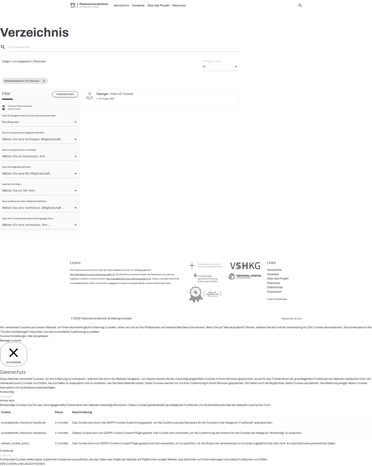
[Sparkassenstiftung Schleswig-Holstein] (205, 282)
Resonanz (179, 5)
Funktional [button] (6, 450)
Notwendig (6, 396)
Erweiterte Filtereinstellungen (20, 106)
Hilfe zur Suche (14, 109)
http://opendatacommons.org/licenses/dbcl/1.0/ (128, 279)
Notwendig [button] (7, 391)
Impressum (274, 291)
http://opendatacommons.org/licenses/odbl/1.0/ (92, 274)
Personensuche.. (19, 47)
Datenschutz (275, 287)
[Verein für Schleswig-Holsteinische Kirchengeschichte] (245, 270)
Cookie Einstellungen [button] (13, 336)
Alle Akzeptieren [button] (38, 336)
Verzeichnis (121, 5)
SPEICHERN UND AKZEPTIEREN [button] (22, 463)
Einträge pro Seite (212, 61)
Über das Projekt (158, 5)
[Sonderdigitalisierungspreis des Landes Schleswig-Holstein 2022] (205, 302)
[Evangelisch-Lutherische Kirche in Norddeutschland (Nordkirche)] (205, 270)
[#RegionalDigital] (245, 279)
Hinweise (138, 5)
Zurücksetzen (65, 94)
